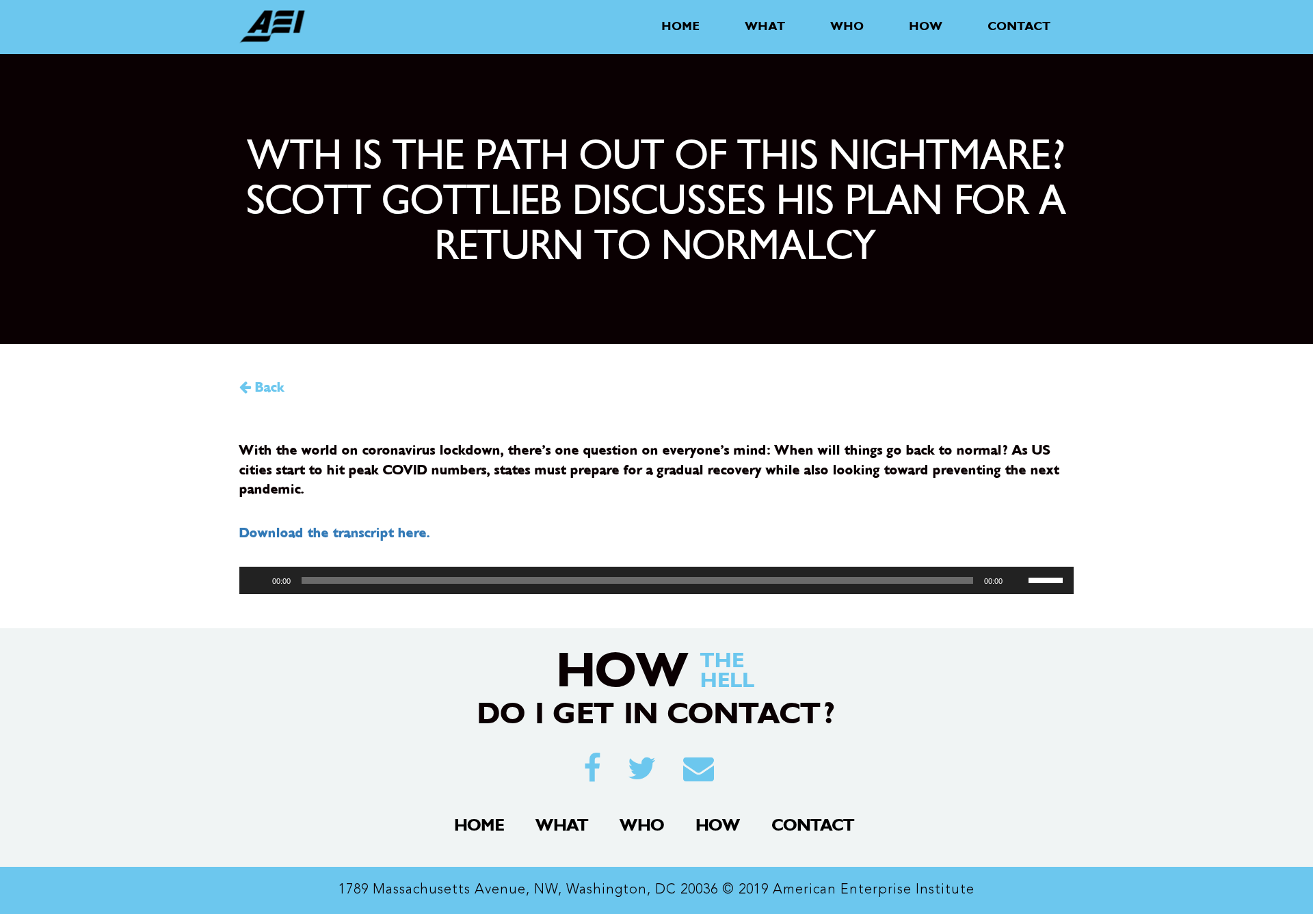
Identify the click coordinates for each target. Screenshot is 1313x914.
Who (847, 26)
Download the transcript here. (334, 532)
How (926, 26)
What (765, 26)
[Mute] (1017, 580)
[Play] (257, 580)
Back (267, 387)
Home (681, 26)
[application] (656, 580)
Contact (1019, 26)
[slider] (1048, 579)
